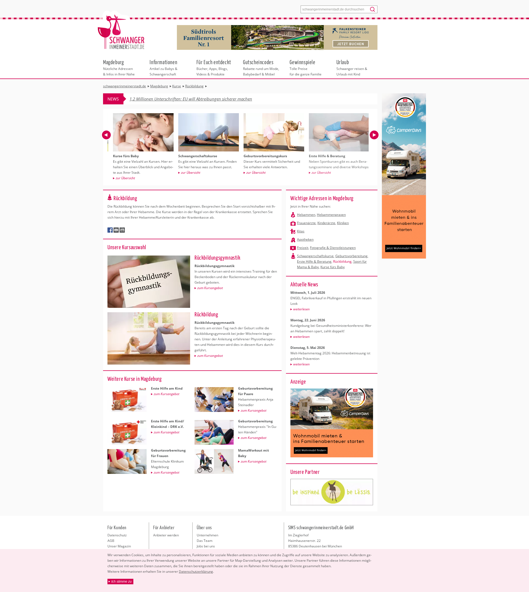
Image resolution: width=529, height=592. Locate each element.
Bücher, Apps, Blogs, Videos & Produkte (213, 67)
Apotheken (305, 239)
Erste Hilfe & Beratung (314, 261)
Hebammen (306, 214)
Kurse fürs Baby (332, 267)
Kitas (300, 231)
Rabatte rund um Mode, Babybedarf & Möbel (261, 67)
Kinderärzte (326, 223)
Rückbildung (342, 261)
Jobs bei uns (206, 546)
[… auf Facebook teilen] (110, 230)
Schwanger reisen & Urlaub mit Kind (351, 67)
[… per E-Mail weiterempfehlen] (116, 230)
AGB (110, 540)
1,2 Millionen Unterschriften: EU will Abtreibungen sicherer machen (190, 99)
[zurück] (106, 134)
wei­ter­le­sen (301, 309)
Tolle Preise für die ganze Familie (306, 67)
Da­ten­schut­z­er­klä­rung (196, 571)
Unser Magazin (119, 546)
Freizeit (302, 247)
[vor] (374, 134)
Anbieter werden (166, 535)
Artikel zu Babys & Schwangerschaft (163, 67)
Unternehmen (207, 535)
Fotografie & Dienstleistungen (333, 247)
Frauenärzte (306, 223)
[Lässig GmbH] (331, 492)
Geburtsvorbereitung (351, 256)
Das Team (204, 540)
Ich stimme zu (121, 581)
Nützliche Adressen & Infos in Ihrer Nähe (119, 67)
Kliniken (343, 223)
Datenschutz (117, 535)
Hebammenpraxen (331, 214)
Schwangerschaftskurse (315, 256)
